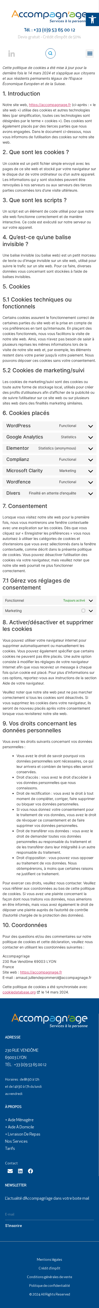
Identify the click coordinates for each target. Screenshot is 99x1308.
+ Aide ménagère (19, 1120)
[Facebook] (30, 1171)
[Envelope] (10, 1171)
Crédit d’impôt (49, 1268)
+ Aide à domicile (19, 1127)
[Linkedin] (20, 1171)
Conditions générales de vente (49, 1277)
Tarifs (10, 1149)
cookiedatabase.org (19, 992)
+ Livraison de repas (22, 1134)
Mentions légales (49, 1260)
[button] (92, 19)
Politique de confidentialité (49, 1286)
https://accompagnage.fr (50, 104)
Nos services (16, 1142)
